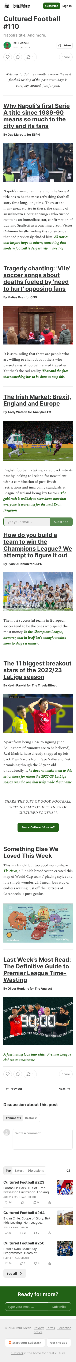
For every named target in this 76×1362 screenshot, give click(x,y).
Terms (50, 1328)
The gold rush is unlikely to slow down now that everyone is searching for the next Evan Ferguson (34, 501)
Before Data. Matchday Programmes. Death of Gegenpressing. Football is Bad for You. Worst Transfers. (26, 1251)
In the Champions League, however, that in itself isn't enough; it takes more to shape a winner (34, 637)
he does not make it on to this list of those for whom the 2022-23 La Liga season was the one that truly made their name (37, 776)
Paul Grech (21, 43)
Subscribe (51, 6)
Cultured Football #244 (24, 1213)
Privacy (39, 1328)
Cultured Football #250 (24, 1243)
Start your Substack (26, 1343)
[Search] (68, 1170)
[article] (38, 1192)
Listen (66, 45)
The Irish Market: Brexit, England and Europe (37, 400)
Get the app (58, 1343)
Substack (17, 1353)
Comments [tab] (13, 1118)
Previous (16, 1089)
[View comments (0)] (18, 57)
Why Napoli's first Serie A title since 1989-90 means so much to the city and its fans (36, 116)
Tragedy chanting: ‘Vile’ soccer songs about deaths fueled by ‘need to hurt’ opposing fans (36, 278)
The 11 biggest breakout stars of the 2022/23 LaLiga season (37, 670)
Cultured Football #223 (23, 1182)
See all (12, 1273)
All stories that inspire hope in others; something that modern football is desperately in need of (35, 242)
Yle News (10, 871)
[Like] (7, 57)
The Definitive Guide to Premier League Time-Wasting (36, 973)
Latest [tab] (19, 1170)
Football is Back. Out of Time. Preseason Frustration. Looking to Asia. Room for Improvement (26, 1190)
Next (61, 1089)
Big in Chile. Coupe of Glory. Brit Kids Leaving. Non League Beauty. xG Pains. (26, 1220)
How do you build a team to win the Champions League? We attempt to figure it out (37, 545)
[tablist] (21, 1118)
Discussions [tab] (36, 1170)
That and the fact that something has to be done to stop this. (35, 373)
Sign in (67, 6)
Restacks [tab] (31, 1118)
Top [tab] (8, 1170)
